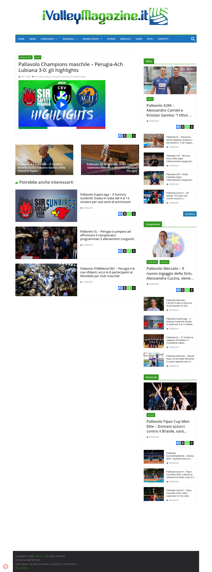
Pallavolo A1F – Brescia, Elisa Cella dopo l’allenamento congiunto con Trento (179, 158)
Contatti (163, 38)
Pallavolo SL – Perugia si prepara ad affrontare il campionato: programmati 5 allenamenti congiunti (107, 235)
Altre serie (152, 262)
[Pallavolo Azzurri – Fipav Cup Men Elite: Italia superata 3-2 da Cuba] (154, 495)
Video (139, 38)
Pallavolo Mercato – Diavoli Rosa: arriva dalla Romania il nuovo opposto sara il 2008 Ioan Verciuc (180, 359)
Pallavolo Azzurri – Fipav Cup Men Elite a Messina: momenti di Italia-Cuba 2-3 (180, 474)
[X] (125, 136)
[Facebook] (120, 136)
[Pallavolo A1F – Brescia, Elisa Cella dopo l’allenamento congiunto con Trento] (154, 160)
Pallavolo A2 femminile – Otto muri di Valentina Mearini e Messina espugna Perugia (112, 167)
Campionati (47, 38)
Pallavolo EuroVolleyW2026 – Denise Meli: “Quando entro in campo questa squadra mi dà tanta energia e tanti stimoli (180, 456)
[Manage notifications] (5, 566)
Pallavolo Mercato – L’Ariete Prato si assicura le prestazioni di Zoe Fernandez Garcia (179, 303)
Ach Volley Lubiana (43, 76)
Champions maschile (61, 76)
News (32, 38)
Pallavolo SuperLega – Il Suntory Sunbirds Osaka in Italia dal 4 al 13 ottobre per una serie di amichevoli (105, 198)
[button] (56, 39)
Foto (150, 38)
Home (21, 38)
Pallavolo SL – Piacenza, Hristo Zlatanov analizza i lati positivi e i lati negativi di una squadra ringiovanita (180, 140)
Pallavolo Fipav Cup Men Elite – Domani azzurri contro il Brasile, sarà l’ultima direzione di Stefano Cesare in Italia (168, 426)
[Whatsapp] (129, 136)
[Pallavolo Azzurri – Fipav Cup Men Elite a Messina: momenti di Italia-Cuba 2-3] (154, 476)
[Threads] (134, 136)
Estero (111, 38)
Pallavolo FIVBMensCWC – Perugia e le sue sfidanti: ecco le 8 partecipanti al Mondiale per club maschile (107, 272)
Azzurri (151, 415)
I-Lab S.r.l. (39, 556)
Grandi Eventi (91, 38)
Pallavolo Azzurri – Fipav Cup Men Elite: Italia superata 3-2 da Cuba (179, 493)
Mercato (125, 38)
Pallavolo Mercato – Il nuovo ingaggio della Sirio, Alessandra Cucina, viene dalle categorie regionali (169, 273)
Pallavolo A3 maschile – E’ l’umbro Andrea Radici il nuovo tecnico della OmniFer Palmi (41, 167)
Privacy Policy (22, 567)
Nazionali (68, 38)
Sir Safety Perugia (78, 76)
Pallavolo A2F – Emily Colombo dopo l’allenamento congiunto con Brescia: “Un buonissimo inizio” (179, 177)
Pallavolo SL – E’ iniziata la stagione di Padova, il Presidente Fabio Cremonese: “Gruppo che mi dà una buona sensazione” (179, 340)
